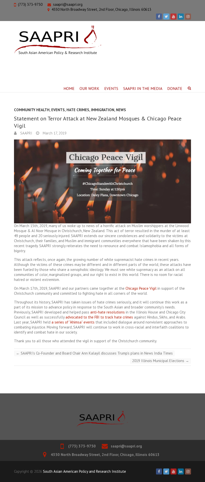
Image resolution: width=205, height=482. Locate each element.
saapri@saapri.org (67, 4)
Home (69, 88)
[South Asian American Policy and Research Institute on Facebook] (159, 17)
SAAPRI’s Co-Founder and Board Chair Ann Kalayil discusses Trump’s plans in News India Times (94, 353)
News (121, 109)
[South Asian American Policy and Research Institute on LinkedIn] (181, 17)
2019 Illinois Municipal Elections (160, 360)
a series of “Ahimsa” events (73, 322)
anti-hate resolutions (107, 312)
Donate (174, 88)
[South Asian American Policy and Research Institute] (57, 40)
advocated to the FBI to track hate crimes (99, 317)
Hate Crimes (77, 109)
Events (111, 88)
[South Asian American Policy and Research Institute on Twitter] (166, 17)
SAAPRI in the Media (142, 88)
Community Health (32, 109)
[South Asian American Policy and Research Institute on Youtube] (173, 17)
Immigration (102, 109)
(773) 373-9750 (30, 4)
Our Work (89, 88)
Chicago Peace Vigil (141, 288)
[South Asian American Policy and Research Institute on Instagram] (188, 17)
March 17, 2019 (54, 133)
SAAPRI (25, 133)
